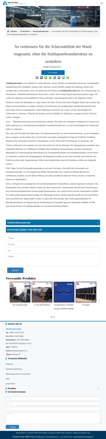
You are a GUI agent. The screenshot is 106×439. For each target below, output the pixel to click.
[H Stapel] (86, 292)
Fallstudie (9, 364)
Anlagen (75, 433)
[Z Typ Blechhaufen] (42, 292)
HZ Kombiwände (20, 305)
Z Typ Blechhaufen (42, 305)
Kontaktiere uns (84, 433)
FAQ (7, 379)
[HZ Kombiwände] (20, 292)
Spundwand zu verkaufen (25, 433)
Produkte (44, 433)
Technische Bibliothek (56, 433)
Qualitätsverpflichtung (14, 369)
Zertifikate (68, 433)
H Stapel (86, 305)
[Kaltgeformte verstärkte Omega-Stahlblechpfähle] (64, 292)
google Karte (10, 384)
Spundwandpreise (87, 437)
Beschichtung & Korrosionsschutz (18, 374)
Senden (15, 270)
